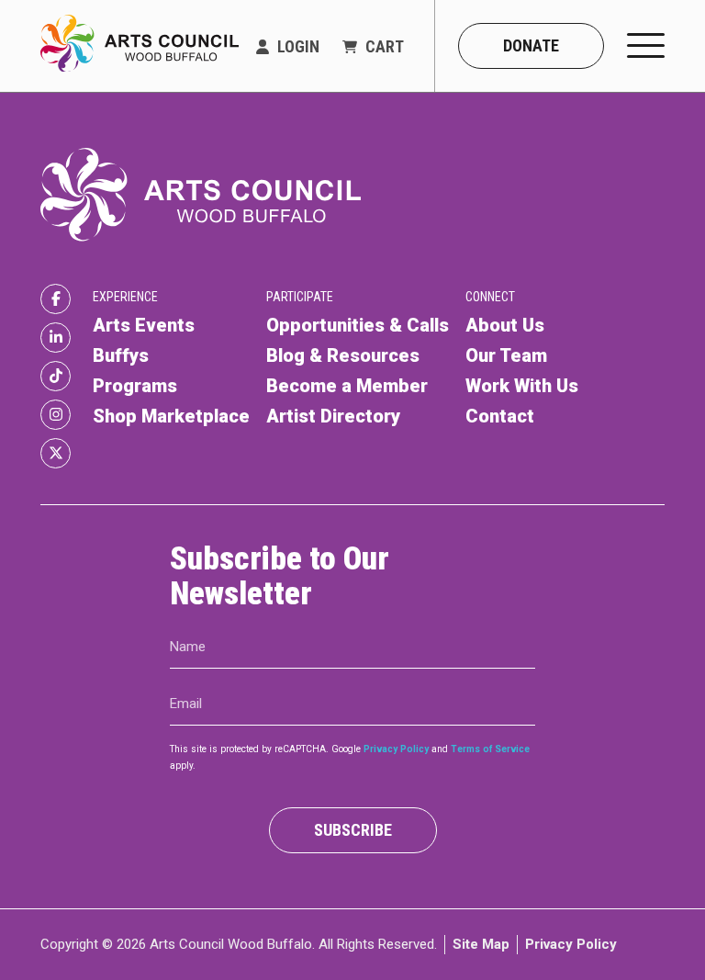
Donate (531, 45)
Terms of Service (490, 749)
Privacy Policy (396, 749)
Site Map (481, 944)
